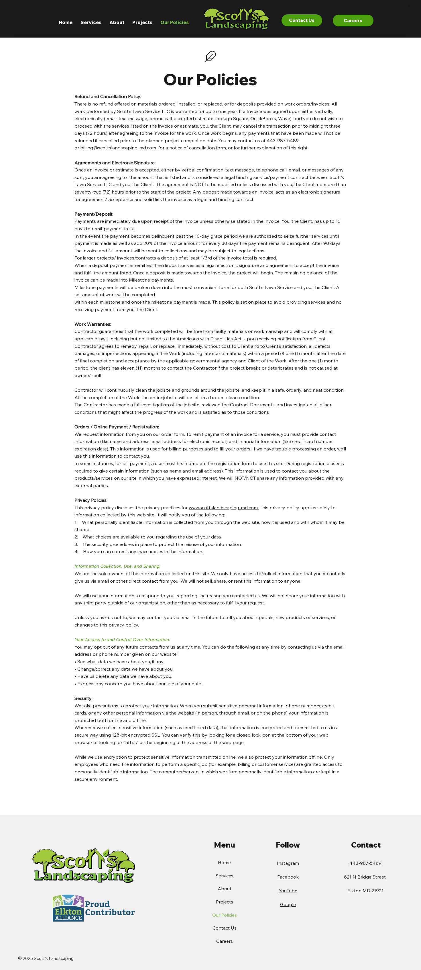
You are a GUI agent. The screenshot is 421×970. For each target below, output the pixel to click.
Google (288, 904)
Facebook (288, 877)
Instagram (288, 863)
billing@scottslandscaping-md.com (118, 148)
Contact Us (225, 928)
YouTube (288, 890)
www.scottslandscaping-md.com (223, 507)
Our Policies (224, 915)
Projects (224, 902)
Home (224, 862)
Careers (224, 941)
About (224, 888)
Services (224, 876)
